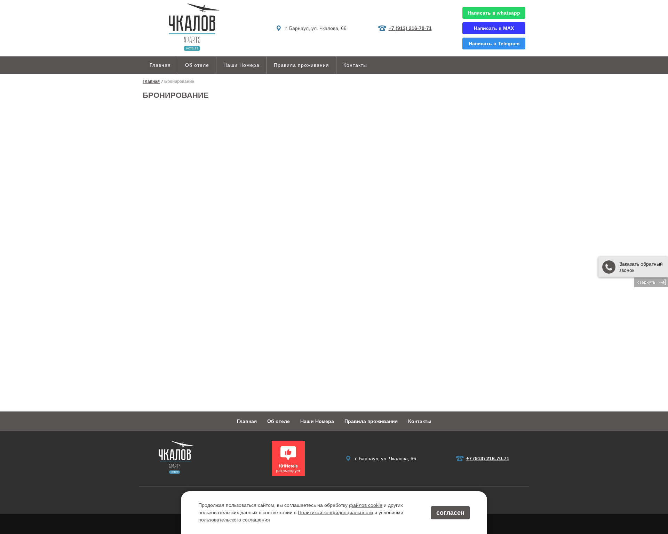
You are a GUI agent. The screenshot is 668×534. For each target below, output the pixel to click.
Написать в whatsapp (494, 13)
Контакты (355, 65)
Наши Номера (241, 65)
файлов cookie (365, 505)
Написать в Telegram (494, 43)
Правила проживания (301, 65)
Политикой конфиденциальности (335, 512)
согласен (450, 512)
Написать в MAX (494, 28)
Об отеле (197, 65)
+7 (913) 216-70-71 (410, 28)
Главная (160, 65)
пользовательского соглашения (234, 520)
